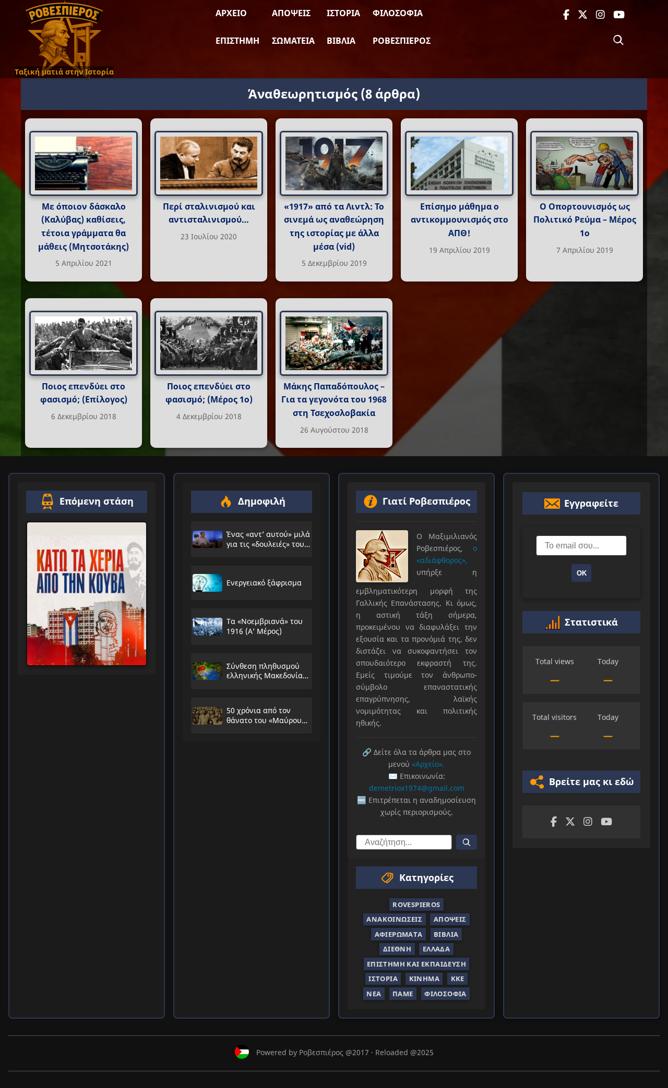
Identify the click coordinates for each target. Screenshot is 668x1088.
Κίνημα (424, 978)
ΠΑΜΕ (402, 993)
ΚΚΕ (457, 978)
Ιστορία (343, 13)
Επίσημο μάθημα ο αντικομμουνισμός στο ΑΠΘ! (459, 220)
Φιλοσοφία (398, 13)
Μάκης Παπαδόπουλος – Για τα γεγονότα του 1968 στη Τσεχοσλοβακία (334, 399)
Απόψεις (291, 13)
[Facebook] (566, 15)
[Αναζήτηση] (618, 40)
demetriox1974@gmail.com (416, 788)
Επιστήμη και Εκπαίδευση (416, 964)
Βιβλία (341, 40)
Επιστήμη (237, 40)
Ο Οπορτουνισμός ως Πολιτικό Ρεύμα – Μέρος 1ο (584, 220)
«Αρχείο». (428, 764)
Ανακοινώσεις (394, 919)
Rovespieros (416, 904)
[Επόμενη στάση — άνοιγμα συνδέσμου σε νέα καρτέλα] (86, 593)
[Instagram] (600, 15)
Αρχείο (231, 13)
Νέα (373, 993)
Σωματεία (293, 40)
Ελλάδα (436, 948)
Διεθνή (397, 948)
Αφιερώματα (399, 934)
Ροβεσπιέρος (402, 40)
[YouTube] (619, 15)
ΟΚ (582, 573)
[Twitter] (583, 15)
